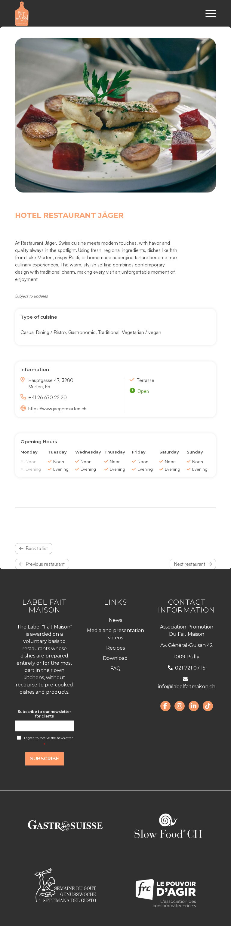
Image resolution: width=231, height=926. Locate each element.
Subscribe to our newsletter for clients (44, 714)
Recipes (115, 648)
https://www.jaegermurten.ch (57, 409)
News (115, 620)
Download (115, 658)
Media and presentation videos (115, 634)
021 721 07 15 (190, 668)
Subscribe (44, 759)
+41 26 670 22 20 (47, 397)
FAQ (115, 668)
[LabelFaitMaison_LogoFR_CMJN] (22, 14)
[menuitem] (207, 13)
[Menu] (207, 13)
